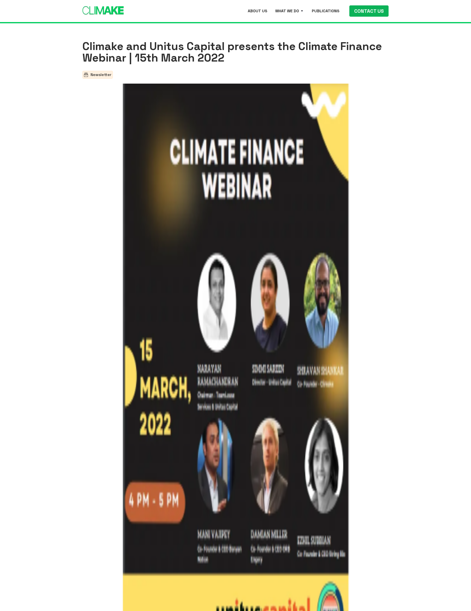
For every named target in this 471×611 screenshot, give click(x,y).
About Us (257, 10)
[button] (289, 11)
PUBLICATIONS (326, 10)
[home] (103, 9)
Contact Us (369, 11)
